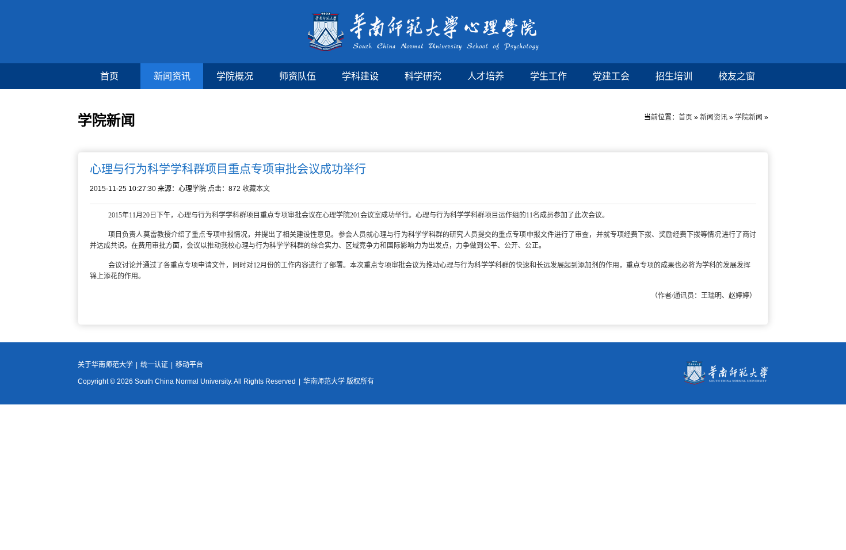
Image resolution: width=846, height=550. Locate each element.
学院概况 (234, 76)
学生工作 (548, 76)
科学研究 (423, 76)
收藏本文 (256, 189)
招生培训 (674, 76)
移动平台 (189, 365)
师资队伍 (297, 76)
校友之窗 (736, 76)
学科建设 (360, 76)
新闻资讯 (172, 76)
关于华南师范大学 (105, 365)
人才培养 (485, 76)
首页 (109, 76)
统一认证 (154, 365)
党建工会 (611, 76)
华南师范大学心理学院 (423, 31)
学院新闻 (749, 117)
